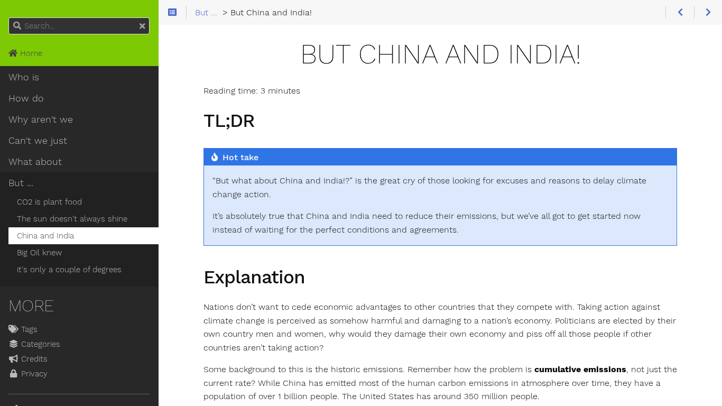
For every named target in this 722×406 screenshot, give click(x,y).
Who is (23, 77)
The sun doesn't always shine (72, 219)
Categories (39, 344)
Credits (33, 359)
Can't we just (37, 140)
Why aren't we (40, 119)
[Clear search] (142, 26)
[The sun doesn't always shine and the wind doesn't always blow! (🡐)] (679, 13)
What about (35, 161)
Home (29, 53)
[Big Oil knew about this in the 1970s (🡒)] (708, 13)
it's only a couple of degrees (69, 269)
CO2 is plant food (49, 202)
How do (26, 98)
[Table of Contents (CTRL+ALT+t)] (173, 13)
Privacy (33, 374)
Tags (28, 329)
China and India (45, 236)
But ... (20, 183)
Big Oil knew (39, 252)
